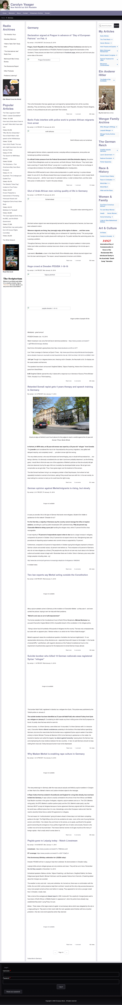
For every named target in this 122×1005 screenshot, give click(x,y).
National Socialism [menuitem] (105, 158)
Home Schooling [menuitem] (105, 217)
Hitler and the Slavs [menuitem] (106, 190)
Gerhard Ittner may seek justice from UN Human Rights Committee (12, 230)
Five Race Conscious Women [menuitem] (107, 205)
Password (6, 978)
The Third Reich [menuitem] (104, 39)
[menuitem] (5, 13)
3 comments (77, 482)
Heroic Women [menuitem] (104, 43)
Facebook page (70, 52)
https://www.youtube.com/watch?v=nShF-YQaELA (53, 853)
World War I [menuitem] (103, 183)
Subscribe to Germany (35, 958)
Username (6, 971)
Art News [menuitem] (103, 233)
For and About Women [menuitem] (107, 210)
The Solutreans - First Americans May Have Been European (11, 167)
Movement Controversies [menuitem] (104, 65)
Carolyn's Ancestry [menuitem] (105, 236)
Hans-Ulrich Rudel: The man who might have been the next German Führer (12, 147)
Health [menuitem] (102, 213)
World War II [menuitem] (104, 187)
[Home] (4, 5)
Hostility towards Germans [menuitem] (105, 151)
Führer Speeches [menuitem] (105, 162)
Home (3, 18)
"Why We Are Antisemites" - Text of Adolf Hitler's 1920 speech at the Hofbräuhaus (11, 136)
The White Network (9, 240)
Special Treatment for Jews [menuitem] (106, 60)
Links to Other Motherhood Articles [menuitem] (108, 221)
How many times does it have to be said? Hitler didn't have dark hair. (13, 124)
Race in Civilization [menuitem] (106, 180)
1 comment (78, 114)
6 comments (77, 569)
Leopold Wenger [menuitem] (105, 130)
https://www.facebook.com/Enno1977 (66, 348)
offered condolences (50, 729)
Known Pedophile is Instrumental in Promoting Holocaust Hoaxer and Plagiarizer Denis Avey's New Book (12, 198)
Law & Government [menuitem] (105, 155)
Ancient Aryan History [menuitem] (107, 176)
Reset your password (13, 992)
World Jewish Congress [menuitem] (107, 55)
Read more (69, 114)
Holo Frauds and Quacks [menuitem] (107, 47)
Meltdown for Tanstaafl (10, 210)
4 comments (77, 381)
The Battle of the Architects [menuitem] (105, 80)
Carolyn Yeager (22, 4)
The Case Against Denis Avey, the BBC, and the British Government (12, 218)
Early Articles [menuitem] (104, 36)
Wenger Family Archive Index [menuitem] (107, 134)
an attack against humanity (64, 738)
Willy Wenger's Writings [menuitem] (107, 127)
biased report (52, 896)
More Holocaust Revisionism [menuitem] (104, 51)
